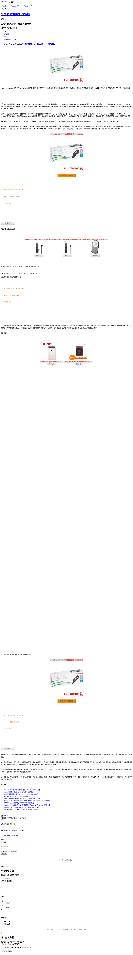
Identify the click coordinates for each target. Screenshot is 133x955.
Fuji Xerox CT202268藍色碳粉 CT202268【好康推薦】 (30, 44)
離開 (10, 951)
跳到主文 (4, 19)
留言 (14, 830)
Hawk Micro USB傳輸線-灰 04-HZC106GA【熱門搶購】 (21, 807)
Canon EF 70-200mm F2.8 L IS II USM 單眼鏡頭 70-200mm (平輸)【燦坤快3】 (28, 801)
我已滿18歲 (4, 951)
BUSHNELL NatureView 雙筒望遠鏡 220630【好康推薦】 (22, 809)
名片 (5, 36)
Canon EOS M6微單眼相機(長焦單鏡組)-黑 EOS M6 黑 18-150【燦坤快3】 (27, 805)
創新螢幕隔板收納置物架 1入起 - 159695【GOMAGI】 (21, 794)
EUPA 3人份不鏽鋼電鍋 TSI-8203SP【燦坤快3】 (19, 803)
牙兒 (2, 820)
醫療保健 (15, 835)
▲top (2, 839)
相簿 (5, 32)
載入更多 (3, 842)
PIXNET (53, 929)
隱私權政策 (77, 929)
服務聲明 (83, 929)
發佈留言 (3, 853)
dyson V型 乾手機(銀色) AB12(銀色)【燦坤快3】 (19, 792)
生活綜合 (15, 28)
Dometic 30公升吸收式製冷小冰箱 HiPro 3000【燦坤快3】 (22, 790)
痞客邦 (11, 830)
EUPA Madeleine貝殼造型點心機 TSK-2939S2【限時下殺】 (22, 798)
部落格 (6, 34)
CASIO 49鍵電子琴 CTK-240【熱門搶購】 (17, 796)
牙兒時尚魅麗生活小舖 (15, 14)
